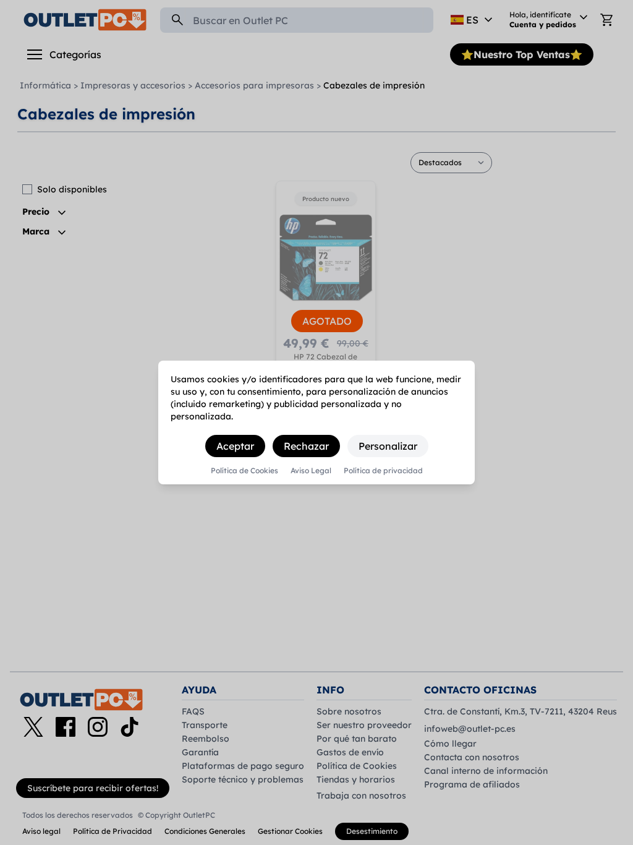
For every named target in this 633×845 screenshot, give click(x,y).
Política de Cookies (244, 470)
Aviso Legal (311, 470)
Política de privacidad (383, 470)
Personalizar (388, 446)
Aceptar (235, 446)
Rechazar (306, 446)
